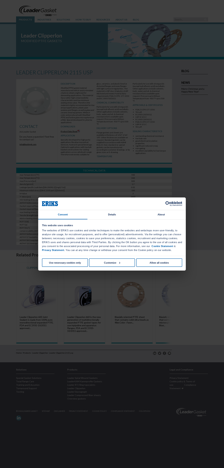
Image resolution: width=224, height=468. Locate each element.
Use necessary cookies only (65, 262)
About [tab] (161, 214)
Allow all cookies (159, 262)
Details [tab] (112, 214)
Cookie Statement (162, 246)
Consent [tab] (63, 214)
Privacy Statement (53, 250)
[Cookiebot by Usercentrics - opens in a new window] (167, 203)
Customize (110, 262)
